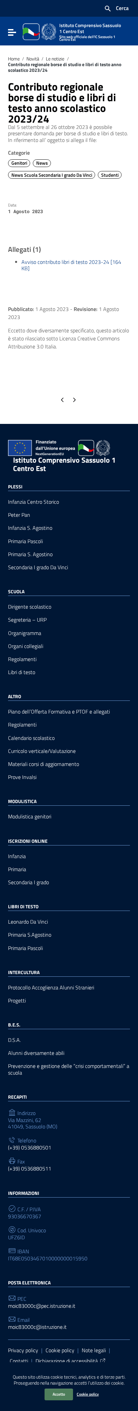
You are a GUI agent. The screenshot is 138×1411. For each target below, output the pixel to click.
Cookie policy (88, 1394)
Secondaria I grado (28, 882)
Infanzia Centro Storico (33, 502)
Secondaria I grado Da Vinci (38, 567)
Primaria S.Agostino (29, 935)
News (42, 163)
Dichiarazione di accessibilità (67, 1361)
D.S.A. (14, 1040)
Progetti (17, 1000)
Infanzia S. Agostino (30, 528)
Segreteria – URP (27, 620)
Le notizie (55, 58)
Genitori (19, 163)
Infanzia (17, 856)
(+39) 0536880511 (29, 1168)
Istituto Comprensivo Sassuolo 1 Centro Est (64, 464)
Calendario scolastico (31, 738)
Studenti (110, 175)
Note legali (94, 1350)
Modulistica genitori (29, 816)
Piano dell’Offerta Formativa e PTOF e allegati (59, 712)
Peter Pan (19, 515)
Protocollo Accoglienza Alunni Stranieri (51, 987)
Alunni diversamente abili (36, 1053)
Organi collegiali (25, 646)
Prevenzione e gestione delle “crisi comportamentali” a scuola (68, 1069)
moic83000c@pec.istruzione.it (41, 1306)
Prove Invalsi (22, 777)
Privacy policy (23, 1350)
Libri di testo (21, 672)
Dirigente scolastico (29, 607)
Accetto (59, 1394)
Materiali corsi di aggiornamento (43, 764)
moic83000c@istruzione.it (37, 1327)
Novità (32, 58)
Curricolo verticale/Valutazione (42, 751)
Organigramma (24, 633)
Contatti (19, 1361)
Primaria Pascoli (25, 541)
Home (14, 58)
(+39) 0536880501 (29, 1147)
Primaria (17, 869)
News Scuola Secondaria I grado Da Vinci (51, 175)
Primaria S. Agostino (30, 554)
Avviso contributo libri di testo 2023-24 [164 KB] (71, 265)
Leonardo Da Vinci (28, 922)
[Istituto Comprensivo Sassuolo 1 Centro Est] (39, 31)
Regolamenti (22, 659)
